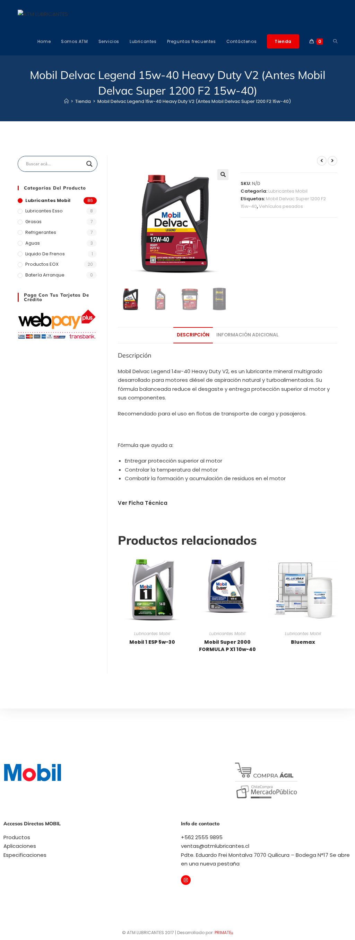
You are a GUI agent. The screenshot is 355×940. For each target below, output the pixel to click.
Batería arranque (44, 275)
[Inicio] (66, 101)
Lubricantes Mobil (288, 191)
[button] (222, 174)
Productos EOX (42, 264)
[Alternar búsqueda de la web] (335, 41)
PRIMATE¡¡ (224, 932)
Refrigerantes (40, 232)
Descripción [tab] (193, 335)
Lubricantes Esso (44, 211)
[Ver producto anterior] (322, 161)
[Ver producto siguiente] (332, 161)
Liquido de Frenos (45, 254)
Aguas (32, 243)
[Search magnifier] (89, 164)
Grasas (33, 221)
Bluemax (303, 642)
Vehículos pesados (281, 206)
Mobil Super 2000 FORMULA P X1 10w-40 (227, 646)
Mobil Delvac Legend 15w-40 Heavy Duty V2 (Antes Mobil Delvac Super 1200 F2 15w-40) (194, 101)
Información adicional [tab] (247, 335)
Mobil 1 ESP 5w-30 (152, 642)
